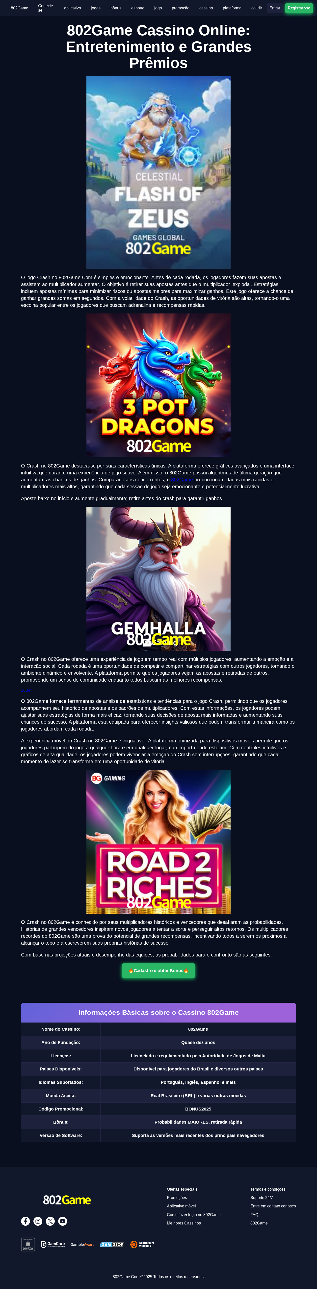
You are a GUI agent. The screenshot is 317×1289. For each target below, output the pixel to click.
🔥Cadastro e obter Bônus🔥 (158, 970)
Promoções (177, 1198)
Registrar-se (299, 8)
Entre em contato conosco (273, 1206)
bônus (115, 8)
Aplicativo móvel (181, 1206)
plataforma (232, 8)
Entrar (274, 8)
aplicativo (72, 8)
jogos (96, 8)
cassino (206, 8)
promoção (180, 8)
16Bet (26, 690)
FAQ (254, 1215)
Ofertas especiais (182, 1189)
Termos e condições (268, 1189)
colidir (256, 8)
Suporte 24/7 (261, 1198)
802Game (19, 8)
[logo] (5, 8)
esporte (137, 8)
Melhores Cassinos (184, 1223)
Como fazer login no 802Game (194, 1215)
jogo (158, 8)
